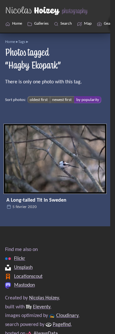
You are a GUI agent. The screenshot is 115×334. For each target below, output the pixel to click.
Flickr (19, 258)
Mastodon (24, 285)
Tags (21, 42)
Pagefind (62, 324)
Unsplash (23, 267)
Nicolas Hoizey (44, 298)
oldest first (39, 100)
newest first (62, 100)
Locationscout (28, 276)
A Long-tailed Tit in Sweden (36, 200)
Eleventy (41, 306)
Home (10, 42)
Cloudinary (67, 315)
